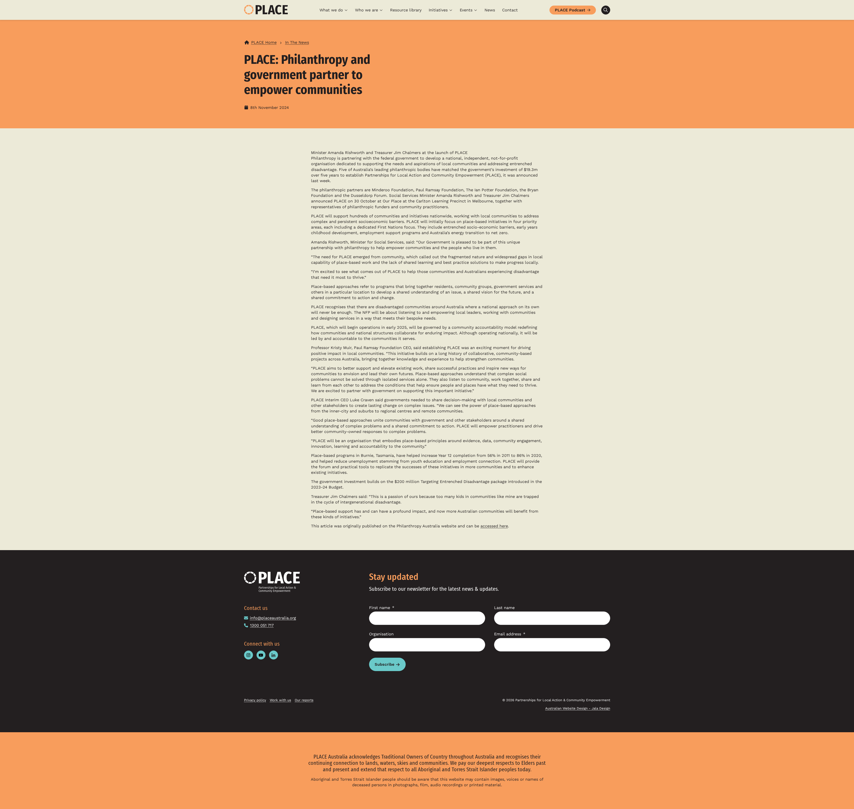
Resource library (406, 10)
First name (379, 607)
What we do (331, 10)
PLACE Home (264, 42)
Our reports (304, 700)
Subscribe (384, 664)
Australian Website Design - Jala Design (577, 708)
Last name (504, 607)
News (489, 10)
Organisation (381, 634)
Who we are (366, 10)
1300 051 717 (262, 625)
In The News (297, 42)
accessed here (494, 526)
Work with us (280, 700)
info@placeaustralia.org (273, 618)
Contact (510, 10)
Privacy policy (255, 700)
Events (466, 10)
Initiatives (438, 10)
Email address (507, 634)
